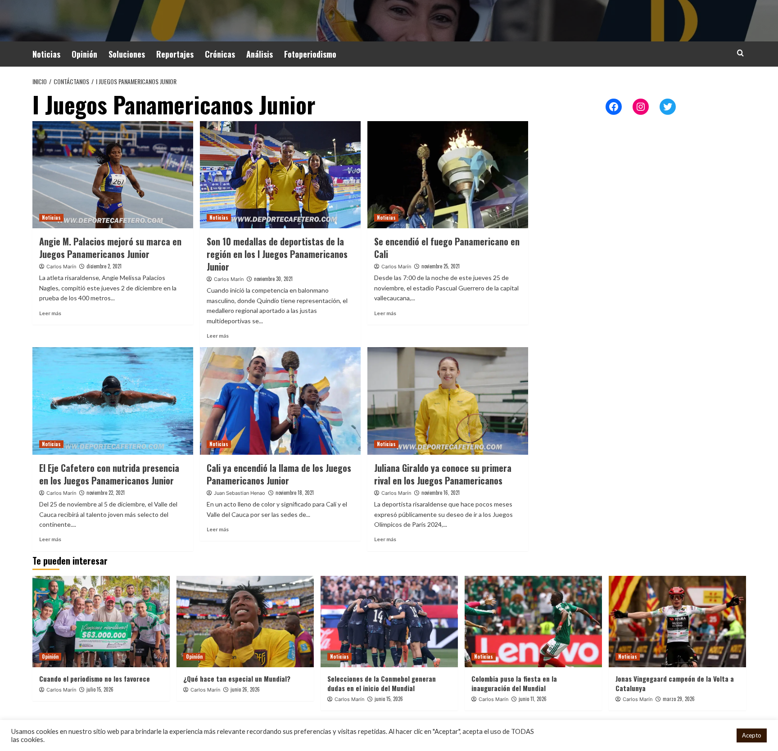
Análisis (259, 54)
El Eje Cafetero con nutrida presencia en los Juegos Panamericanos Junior (109, 474)
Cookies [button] (718, 735)
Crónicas (220, 54)
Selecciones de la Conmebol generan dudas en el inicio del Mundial (381, 683)
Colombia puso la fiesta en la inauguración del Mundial (514, 683)
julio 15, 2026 (99, 689)
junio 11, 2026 (533, 698)
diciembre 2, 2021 (104, 266)
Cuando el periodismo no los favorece (94, 678)
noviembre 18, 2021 (295, 492)
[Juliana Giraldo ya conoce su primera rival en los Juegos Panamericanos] (447, 400)
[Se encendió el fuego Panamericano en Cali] (447, 174)
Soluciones (127, 54)
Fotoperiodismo (310, 54)
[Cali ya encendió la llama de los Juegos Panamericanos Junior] (280, 400)
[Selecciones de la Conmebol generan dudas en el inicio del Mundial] (389, 621)
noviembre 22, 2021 (105, 492)
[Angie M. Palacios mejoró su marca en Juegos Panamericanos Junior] (112, 174)
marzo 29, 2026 (679, 698)
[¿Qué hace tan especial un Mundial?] (245, 621)
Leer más (50, 313)
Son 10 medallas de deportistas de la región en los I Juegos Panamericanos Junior (277, 254)
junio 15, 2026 (389, 698)
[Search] (740, 53)
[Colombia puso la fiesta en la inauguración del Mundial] (533, 621)
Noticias (46, 54)
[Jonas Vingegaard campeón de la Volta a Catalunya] (677, 621)
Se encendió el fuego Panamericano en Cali (447, 248)
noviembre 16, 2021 (440, 492)
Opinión (84, 54)
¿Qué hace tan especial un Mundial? (236, 678)
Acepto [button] (751, 735)
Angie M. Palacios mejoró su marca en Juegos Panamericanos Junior (110, 248)
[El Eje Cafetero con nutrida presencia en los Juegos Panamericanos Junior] (112, 400)
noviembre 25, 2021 (440, 266)
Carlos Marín (61, 266)
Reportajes (175, 54)
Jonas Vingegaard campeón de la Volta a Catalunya (674, 683)
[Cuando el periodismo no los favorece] (101, 621)
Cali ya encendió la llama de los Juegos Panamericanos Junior (279, 474)
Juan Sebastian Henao (239, 493)
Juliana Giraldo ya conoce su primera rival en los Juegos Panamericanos (442, 474)
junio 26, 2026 (245, 689)
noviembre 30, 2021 (273, 278)
